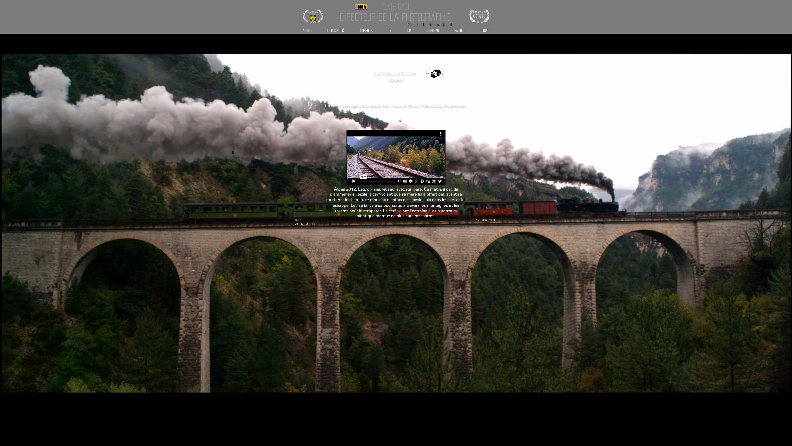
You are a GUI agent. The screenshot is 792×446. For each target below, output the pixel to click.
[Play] (233, 152)
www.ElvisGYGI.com (305, 224)
